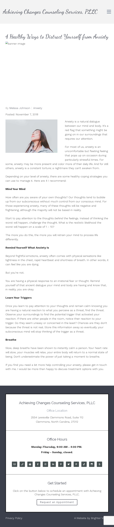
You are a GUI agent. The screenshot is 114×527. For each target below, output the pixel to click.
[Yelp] (99, 464)
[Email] (14, 464)
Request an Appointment (57, 502)
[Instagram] (45, 464)
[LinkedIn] (53, 464)
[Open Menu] (109, 12)
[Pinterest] (61, 464)
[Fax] (30, 464)
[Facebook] (37, 464)
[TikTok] (84, 464)
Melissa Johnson (19, 108)
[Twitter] (68, 464)
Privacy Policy (13, 518)
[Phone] (22, 464)
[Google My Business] (91, 464)
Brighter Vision (100, 518)
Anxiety (37, 108)
